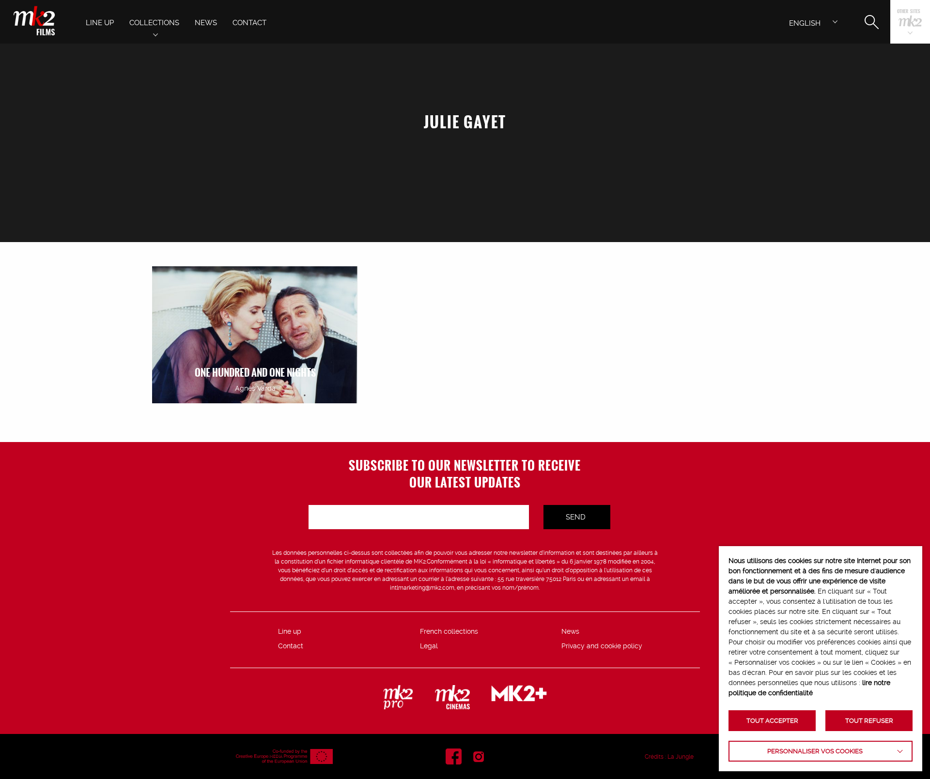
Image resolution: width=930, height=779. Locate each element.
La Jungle (680, 756)
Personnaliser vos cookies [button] (815, 751)
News (570, 631)
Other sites (908, 12)
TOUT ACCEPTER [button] (772, 720)
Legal (429, 646)
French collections (449, 631)
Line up (289, 631)
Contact (290, 646)
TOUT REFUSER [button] (869, 720)
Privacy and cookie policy (601, 646)
